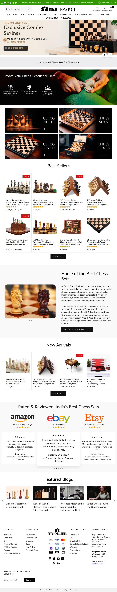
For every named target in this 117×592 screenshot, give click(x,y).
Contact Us (8, 538)
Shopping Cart (31, 538)
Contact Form (97, 564)
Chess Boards (28, 15)
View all (58, 256)
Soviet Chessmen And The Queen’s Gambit (97, 505)
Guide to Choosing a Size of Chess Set (16, 505)
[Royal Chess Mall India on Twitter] (10, 2)
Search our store (14, 9)
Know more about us (77, 329)
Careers (7, 550)
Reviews (73, 553)
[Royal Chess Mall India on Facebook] (5, 2)
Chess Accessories (62, 15)
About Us (7, 535)
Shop (28, 544)
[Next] (110, 55)
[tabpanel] (30, 301)
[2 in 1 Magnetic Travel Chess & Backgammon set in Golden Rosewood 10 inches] (71, 245)
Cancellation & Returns (79, 544)
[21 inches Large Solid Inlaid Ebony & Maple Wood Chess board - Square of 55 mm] (98, 245)
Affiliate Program (10, 547)
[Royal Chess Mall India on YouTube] (8, 2)
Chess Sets (12, 15)
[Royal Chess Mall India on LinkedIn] (16, 2)
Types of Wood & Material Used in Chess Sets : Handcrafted (44, 506)
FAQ (71, 538)
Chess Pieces (44, 15)
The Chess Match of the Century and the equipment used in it (72, 506)
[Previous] (104, 55)
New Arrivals (31, 547)
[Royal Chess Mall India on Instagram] (2, 2)
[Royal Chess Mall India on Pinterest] (13, 2)
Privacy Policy (75, 550)
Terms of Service (10, 544)
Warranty (73, 547)
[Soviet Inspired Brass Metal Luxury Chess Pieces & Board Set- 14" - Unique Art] (18, 205)
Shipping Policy (76, 541)
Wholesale (66, 18)
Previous (2, 501)
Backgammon (52, 18)
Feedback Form (32, 550)
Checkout (29, 541)
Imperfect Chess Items (99, 15)
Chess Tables (81, 15)
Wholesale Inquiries (12, 553)
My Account (30, 535)
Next (114, 501)
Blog (6, 541)
